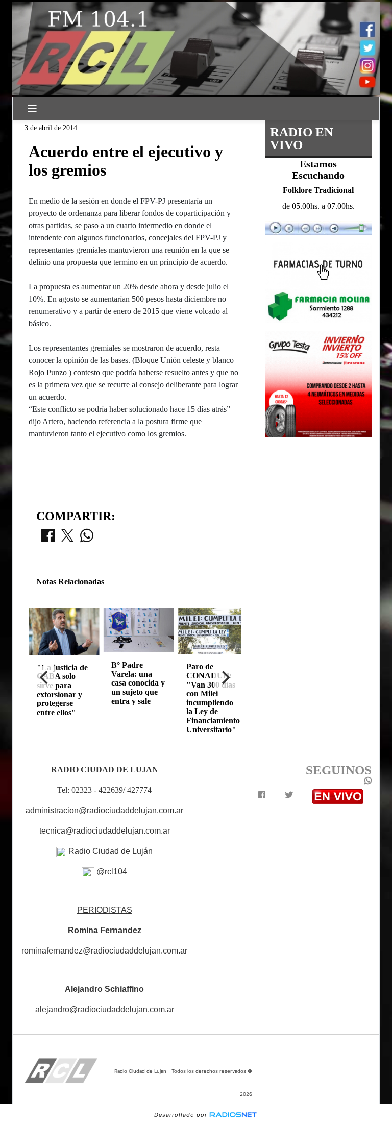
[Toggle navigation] (32, 108)
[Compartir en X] (67, 538)
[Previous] (45, 677)
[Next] (225, 677)
